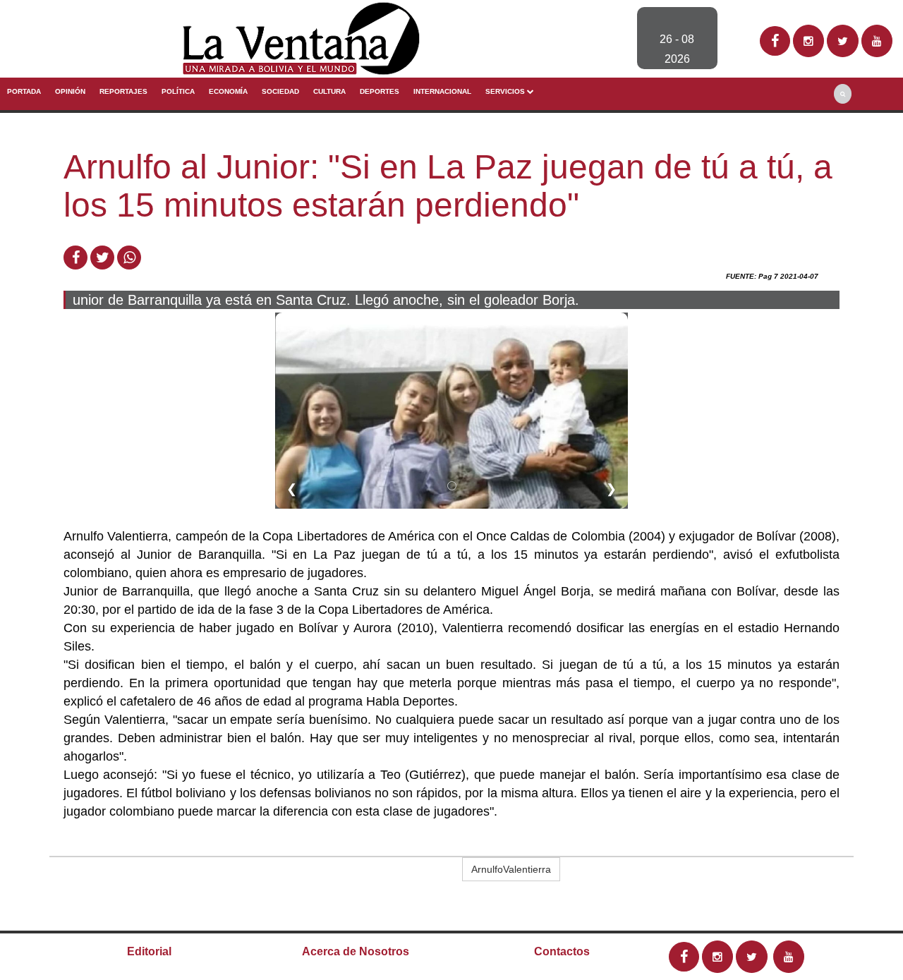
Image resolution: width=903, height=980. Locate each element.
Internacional (442, 91)
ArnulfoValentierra (511, 869)
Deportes (379, 91)
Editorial (149, 951)
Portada (24, 91)
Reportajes (123, 91)
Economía (228, 91)
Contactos (562, 951)
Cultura (329, 91)
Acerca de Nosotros (355, 951)
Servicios (506, 91)
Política (178, 91)
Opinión (70, 91)
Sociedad (280, 91)
